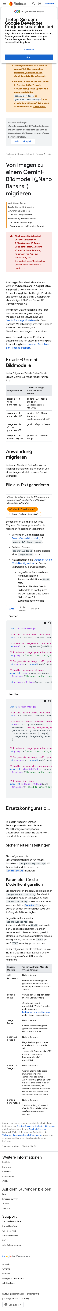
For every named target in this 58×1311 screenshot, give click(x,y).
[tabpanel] (29, 706)
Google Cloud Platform (13, 1278)
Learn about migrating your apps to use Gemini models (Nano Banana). (30, 73)
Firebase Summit (10, 1199)
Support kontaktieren (12, 1221)
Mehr (34, 608)
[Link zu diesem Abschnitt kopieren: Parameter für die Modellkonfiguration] (46, 884)
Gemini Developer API (24, 509)
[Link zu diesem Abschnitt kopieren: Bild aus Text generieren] (9, 490)
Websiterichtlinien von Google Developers (21, 1135)
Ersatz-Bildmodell (25, 538)
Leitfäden (6, 1162)
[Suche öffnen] (33, 3)
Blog (4, 1194)
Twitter (5, 1203)
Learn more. (39, 106)
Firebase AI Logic (43, 154)
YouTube (6, 1208)
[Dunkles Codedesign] (44, 622)
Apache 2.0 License (37, 1129)
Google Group (9, 1230)
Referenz (6, 1167)
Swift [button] (11, 608)
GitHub (5, 1181)
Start (29, 57)
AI (10, 157)
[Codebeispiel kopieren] (49, 622)
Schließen (29, 49)
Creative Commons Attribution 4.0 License (36, 1126)
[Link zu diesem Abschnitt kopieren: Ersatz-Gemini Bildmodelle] (34, 365)
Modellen (20, 320)
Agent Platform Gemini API (25, 514)
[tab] (11, 608)
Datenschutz (33, 1294)
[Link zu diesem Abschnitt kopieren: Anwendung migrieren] (30, 457)
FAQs (4, 1240)
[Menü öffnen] (5, 3)
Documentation (25, 154)
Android (6, 1264)
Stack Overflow (9, 1226)
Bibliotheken (8, 1176)
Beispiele (6, 1171)
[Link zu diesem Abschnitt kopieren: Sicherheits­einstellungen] (9, 850)
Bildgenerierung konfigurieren (36, 1012)
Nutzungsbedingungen (13, 1294)
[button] (22, 608)
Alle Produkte (8, 1283)
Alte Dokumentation (11, 1245)
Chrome (6, 1268)
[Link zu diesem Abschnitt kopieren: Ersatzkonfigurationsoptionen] (9, 814)
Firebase (10, 154)
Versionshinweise (10, 1235)
